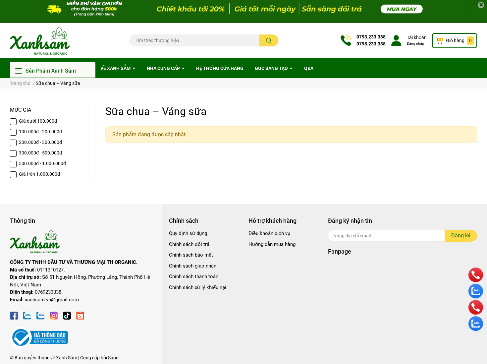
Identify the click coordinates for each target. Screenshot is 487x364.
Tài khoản (417, 37)
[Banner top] (243, 11)
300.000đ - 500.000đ (40, 152)
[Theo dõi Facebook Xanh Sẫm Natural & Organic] (14, 315)
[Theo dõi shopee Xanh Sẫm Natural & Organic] (80, 315)
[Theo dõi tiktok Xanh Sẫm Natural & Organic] (67, 315)
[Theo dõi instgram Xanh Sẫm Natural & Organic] (54, 315)
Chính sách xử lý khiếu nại (197, 287)
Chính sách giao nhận (192, 266)
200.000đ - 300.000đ (40, 142)
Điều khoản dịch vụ (269, 233)
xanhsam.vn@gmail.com (52, 300)
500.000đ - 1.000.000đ (42, 163)
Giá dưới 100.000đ (38, 121)
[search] (268, 40)
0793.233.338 (371, 36)
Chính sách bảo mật (191, 255)
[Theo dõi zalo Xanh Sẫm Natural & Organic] (27, 315)
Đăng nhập (415, 43)
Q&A (308, 68)
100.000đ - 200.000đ (40, 131)
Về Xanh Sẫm (116, 68)
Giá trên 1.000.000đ (39, 174)
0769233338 (48, 292)
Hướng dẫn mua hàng (272, 244)
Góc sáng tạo (272, 68)
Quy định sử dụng (188, 233)
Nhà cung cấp (164, 68)
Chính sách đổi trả (189, 244)
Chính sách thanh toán (193, 276)
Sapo (113, 357)
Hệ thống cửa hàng (220, 68)
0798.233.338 (371, 43)
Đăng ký (460, 235)
